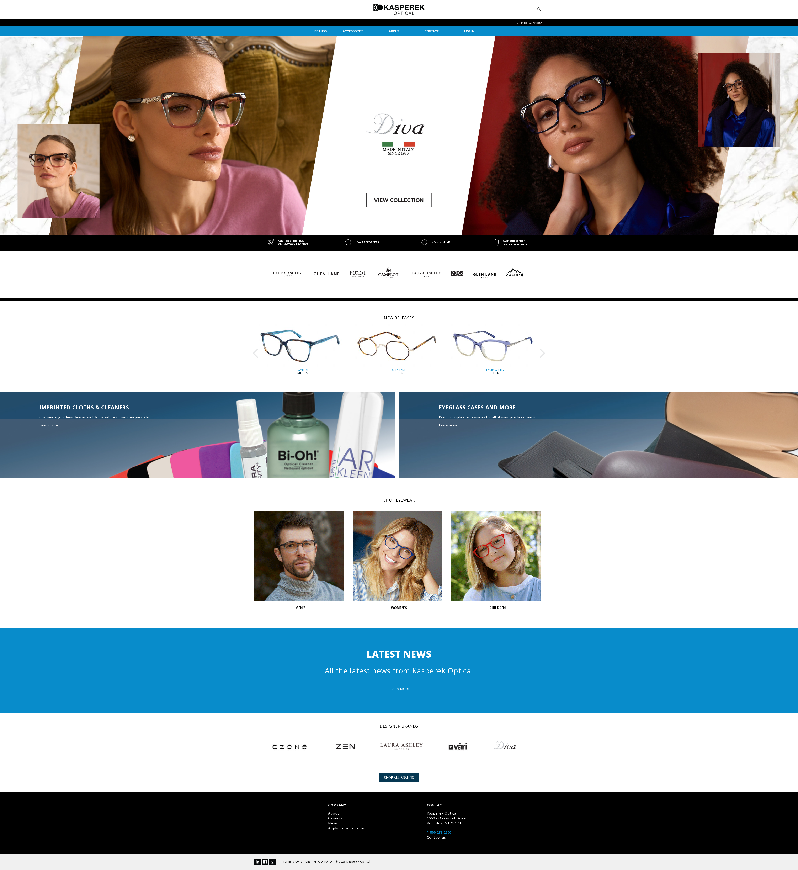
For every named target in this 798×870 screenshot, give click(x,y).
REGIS (399, 373)
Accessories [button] (353, 31)
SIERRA (302, 373)
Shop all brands (399, 777)
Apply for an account (530, 23)
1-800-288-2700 (439, 832)
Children (497, 607)
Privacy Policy (323, 861)
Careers (335, 818)
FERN (495, 373)
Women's (399, 607)
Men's (300, 607)
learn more (399, 688)
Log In (469, 31)
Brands (320, 31)
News (333, 823)
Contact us (436, 837)
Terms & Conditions (297, 861)
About (394, 31)
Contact (432, 31)
